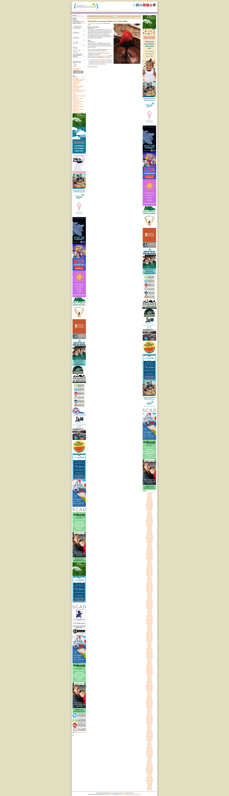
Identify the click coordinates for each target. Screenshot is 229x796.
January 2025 (149, 519)
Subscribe (134, 5)
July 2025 (149, 510)
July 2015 (149, 675)
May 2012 (149, 727)
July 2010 (149, 758)
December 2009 (149, 767)
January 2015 (149, 683)
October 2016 (149, 655)
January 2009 (149, 778)
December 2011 (149, 734)
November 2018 (149, 620)
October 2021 (149, 572)
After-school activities (115, 11)
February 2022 (149, 567)
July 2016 (149, 659)
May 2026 (149, 497)
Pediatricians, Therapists (77, 86)
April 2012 (149, 729)
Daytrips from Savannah (77, 112)
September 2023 (149, 541)
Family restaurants (101, 61)
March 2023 (149, 549)
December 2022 (149, 553)
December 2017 (149, 635)
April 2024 (149, 531)
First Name (79, 32)
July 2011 (149, 741)
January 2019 (149, 618)
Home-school (131, 11)
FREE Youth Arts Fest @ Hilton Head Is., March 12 (129, 16)
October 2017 (149, 638)
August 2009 (149, 773)
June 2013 (149, 710)
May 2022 (149, 563)
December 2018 (149, 619)
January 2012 (149, 733)
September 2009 (149, 771)
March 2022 (149, 565)
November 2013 (149, 703)
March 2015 (149, 681)
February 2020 (149, 600)
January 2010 (149, 766)
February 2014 (149, 699)
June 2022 (149, 561)
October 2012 (149, 721)
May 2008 (149, 787)
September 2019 (149, 607)
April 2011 (149, 745)
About (73, 11)
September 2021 (149, 574)
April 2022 (149, 564)
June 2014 (149, 693)
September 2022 (149, 557)
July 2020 (149, 593)
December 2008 (149, 780)
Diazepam (121, 794)
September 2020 (149, 590)
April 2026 (149, 498)
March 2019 (149, 615)
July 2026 (149, 494)
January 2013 (149, 716)
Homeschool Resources (77, 91)
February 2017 (149, 649)
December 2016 (149, 652)
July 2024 (149, 527)
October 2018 (149, 622)
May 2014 (149, 694)
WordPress (108, 794)
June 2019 (149, 611)
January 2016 (149, 667)
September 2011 (149, 738)
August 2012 (149, 723)
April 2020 (149, 597)
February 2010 (149, 764)
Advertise (78, 11)
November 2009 (149, 769)
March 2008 (149, 788)
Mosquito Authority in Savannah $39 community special (100, 16)
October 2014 (149, 688)
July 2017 (149, 642)
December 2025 (149, 503)
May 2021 (149, 579)
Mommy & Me (75, 88)
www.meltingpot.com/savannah (100, 55)
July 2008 (149, 784)
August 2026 (149, 492)
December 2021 (149, 569)
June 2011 (149, 743)
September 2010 (149, 755)
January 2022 (149, 568)
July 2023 (149, 543)
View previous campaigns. (77, 69)
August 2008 (149, 782)
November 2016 (149, 653)
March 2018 (149, 631)
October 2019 (149, 605)
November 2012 (149, 719)
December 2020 (149, 586)
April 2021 (149, 580)
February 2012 (149, 732)
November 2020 (149, 587)
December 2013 (149, 701)
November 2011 (149, 736)
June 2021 (149, 578)
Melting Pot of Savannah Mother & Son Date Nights (108, 21)
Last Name (79, 37)
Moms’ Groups (75, 83)
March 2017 (149, 648)
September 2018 (149, 623)
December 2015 (149, 668)
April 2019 (149, 613)
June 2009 (149, 776)
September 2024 (149, 524)
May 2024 (149, 530)
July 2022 (149, 560)
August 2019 (149, 608)
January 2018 (149, 634)
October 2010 (149, 754)
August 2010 (149, 756)
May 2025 (149, 513)
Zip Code (79, 43)
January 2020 (149, 601)
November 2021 (149, 571)
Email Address (79, 27)
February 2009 (149, 777)
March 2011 (149, 747)
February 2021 (149, 583)
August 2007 (149, 789)
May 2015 (149, 678)
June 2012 (149, 726)
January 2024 (149, 535)
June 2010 (149, 759)
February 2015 (149, 682)
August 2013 (149, 707)
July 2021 (149, 576)
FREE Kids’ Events (76, 87)
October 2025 (149, 506)
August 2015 (149, 674)
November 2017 (149, 637)
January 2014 (149, 700)
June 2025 (149, 512)
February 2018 (149, 633)
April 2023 (149, 547)
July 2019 (149, 609)
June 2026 (149, 495)
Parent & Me (124, 11)
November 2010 (149, 752)
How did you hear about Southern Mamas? (79, 55)
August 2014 (149, 690)
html (75, 64)
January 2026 (149, 502)
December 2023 (149, 536)
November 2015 (149, 670)
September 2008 (149, 781)
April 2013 (149, 712)
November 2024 (149, 521)
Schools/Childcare (97, 11)
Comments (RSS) (137, 794)
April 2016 (149, 663)
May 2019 (149, 612)
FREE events (84, 11)
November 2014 (149, 686)
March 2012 (149, 730)
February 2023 (149, 550)
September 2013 (149, 705)
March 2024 (149, 532)
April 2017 (149, 646)
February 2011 (149, 748)
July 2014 (149, 692)
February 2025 (149, 517)
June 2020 (149, 594)
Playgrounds (75, 77)
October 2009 (149, 770)
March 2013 (149, 714)
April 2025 (149, 514)
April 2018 (149, 630)
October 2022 (149, 556)
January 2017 (149, 651)
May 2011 (149, 744)
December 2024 (149, 520)
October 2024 (149, 523)
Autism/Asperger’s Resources (79, 90)
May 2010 (149, 760)
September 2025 (149, 508)
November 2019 (149, 604)
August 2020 (149, 591)
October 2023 (149, 539)
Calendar (90, 11)
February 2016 (149, 666)
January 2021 (149, 585)
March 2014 (149, 697)
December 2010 (149, 751)
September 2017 (149, 639)
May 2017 (149, 645)
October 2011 (149, 737)
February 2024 (149, 534)
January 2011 (149, 749)
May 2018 (149, 628)
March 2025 (149, 516)
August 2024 (149, 525)
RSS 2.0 (106, 62)
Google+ (144, 5)
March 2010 (149, 763)
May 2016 (149, 661)
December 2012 (149, 718)
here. (106, 50)
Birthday (79, 48)
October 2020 (149, 589)
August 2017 (149, 641)
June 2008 (149, 785)
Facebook (137, 5)
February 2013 (149, 715)
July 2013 (149, 708)
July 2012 (149, 725)
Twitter (141, 5)
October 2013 (149, 704)
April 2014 (149, 696)
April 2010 (149, 762)
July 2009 (149, 774)
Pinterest (147, 5)
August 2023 (149, 542)
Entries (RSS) (128, 794)
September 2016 (149, 656)
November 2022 (149, 554)
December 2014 (149, 685)
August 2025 (149, 509)
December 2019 (149, 602)
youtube (150, 5)
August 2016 (149, 657)
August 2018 (149, 624)
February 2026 (149, 501)
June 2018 (149, 627)
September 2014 (149, 689)
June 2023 (149, 545)
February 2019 (149, 616)
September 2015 (149, 672)
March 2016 (149, 664)
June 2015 (149, 677)
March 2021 (149, 582)
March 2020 (149, 598)
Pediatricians (106, 11)
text (75, 66)
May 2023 (149, 546)
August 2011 (149, 740)
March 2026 (149, 499)
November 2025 (149, 505)
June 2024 (149, 528)
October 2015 (149, 671)
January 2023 (149, 552)
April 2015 (149, 679)
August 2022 (149, 558)
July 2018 (149, 626)
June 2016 (149, 660)
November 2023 (149, 538)
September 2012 (149, 722)
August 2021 (149, 575)
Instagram (154, 5)
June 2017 (149, 644)
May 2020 (149, 595)
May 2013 (149, 711)
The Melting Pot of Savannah (94, 23)
